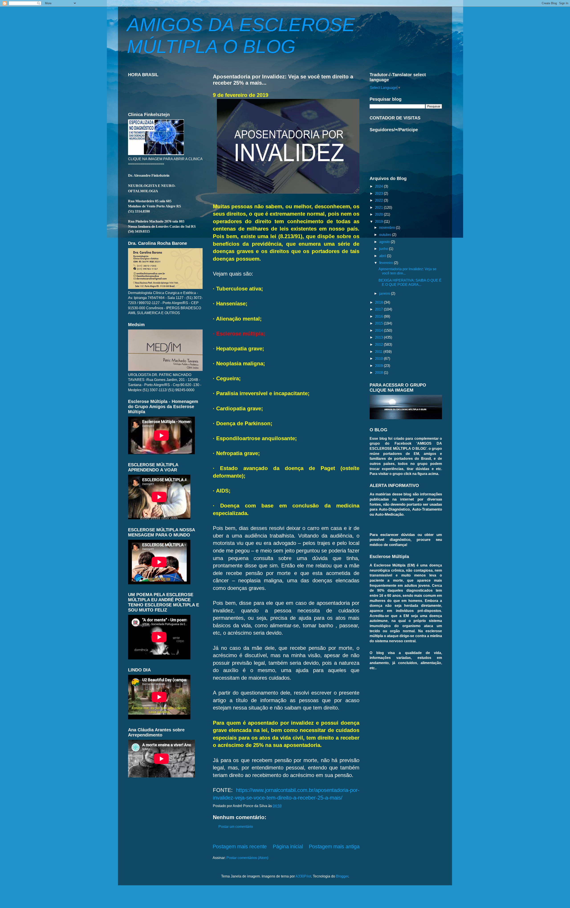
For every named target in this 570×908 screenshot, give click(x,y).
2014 (379, 330)
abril (383, 256)
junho (384, 249)
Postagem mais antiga (334, 846)
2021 (379, 207)
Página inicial (288, 846)
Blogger (342, 876)
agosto (385, 242)
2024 (379, 186)
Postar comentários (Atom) (247, 858)
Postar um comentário (235, 826)
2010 (379, 358)
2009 (379, 366)
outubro (385, 235)
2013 (379, 337)
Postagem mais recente (240, 846)
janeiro (385, 293)
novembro (387, 227)
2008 (379, 372)
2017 (379, 309)
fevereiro (386, 263)
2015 (379, 323)
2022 (379, 200)
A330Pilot (303, 876)
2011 (379, 352)
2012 (379, 344)
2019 (379, 221)
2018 (379, 302)
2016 (379, 316)
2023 (379, 193)
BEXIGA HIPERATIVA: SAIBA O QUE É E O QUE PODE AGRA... (410, 282)
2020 (379, 214)
